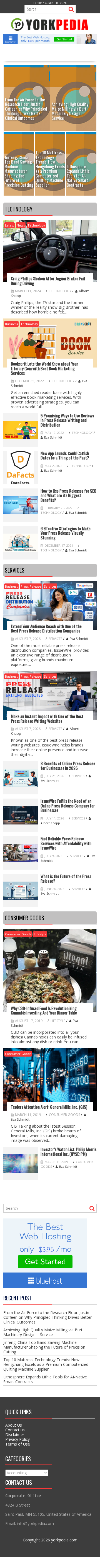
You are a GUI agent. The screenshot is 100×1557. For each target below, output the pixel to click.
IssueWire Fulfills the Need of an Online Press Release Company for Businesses (68, 805)
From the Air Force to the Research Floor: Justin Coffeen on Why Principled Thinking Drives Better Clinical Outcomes (47, 1317)
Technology (36, 225)
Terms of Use (17, 1444)
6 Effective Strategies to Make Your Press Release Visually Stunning (66, 533)
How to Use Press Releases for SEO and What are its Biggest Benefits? (68, 495)
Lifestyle (40, 934)
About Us (13, 1425)
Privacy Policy (17, 1439)
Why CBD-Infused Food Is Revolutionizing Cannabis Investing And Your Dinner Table (44, 1010)
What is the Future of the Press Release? (66, 878)
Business (11, 324)
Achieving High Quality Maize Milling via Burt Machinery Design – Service (42, 1332)
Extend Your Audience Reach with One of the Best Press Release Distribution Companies (46, 628)
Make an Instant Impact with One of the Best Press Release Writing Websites (47, 718)
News (21, 225)
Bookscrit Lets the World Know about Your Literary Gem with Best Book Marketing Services (44, 368)
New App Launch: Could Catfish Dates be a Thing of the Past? (65, 455)
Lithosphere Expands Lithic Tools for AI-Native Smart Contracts (45, 1379)
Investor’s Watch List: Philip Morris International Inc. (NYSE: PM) (68, 1151)
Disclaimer (14, 1434)
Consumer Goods (18, 934)
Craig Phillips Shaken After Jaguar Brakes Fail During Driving (48, 280)
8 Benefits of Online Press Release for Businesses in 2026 (68, 765)
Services (50, 586)
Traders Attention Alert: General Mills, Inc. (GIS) (49, 1107)
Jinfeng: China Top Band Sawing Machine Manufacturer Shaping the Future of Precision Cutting (44, 1347)
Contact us (15, 1429)
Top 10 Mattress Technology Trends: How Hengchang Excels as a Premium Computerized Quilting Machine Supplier (45, 1364)
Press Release (31, 586)
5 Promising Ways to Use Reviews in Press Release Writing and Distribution (67, 420)
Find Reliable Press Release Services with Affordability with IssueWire (66, 843)
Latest (9, 225)
